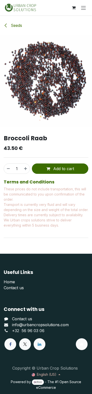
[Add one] (26, 169)
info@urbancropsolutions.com (40, 324)
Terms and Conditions (29, 182)
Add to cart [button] (63, 168)
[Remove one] (8, 169)
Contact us (14, 287)
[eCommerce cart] (74, 8)
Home (9, 281)
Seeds (16, 25)
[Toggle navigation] (83, 7)
